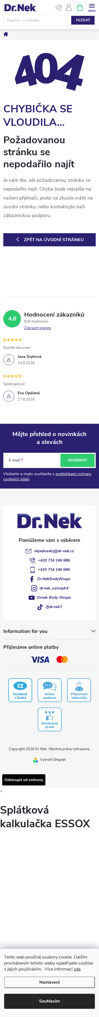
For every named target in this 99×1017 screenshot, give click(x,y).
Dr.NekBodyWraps (53, 578)
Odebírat (77, 460)
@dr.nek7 (54, 606)
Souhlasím (49, 1001)
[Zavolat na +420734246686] (58, 7)
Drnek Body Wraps (54, 597)
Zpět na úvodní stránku (54, 240)
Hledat (83, 20)
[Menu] (91, 7)
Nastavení (49, 982)
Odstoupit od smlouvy (23, 779)
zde (77, 969)
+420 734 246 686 (54, 560)
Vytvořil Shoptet (53, 759)
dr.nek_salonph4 (54, 588)
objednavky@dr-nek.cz (54, 551)
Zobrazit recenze (37, 328)
